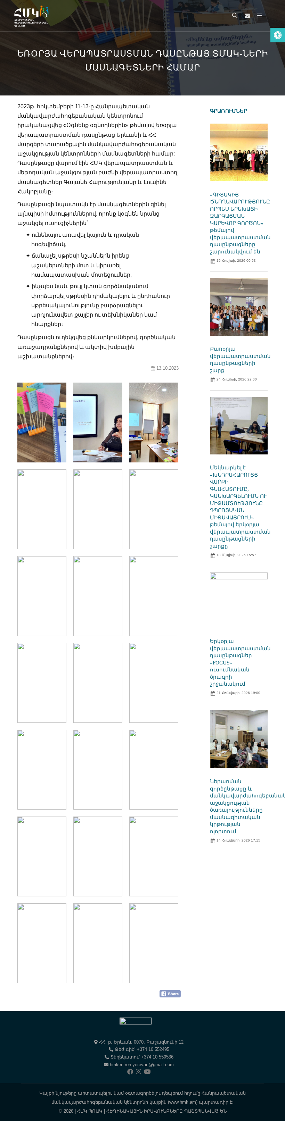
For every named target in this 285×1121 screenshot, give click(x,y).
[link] (277, 35)
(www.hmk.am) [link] (182, 1102)
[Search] (234, 15)
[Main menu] (259, 15)
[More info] (247, 15)
